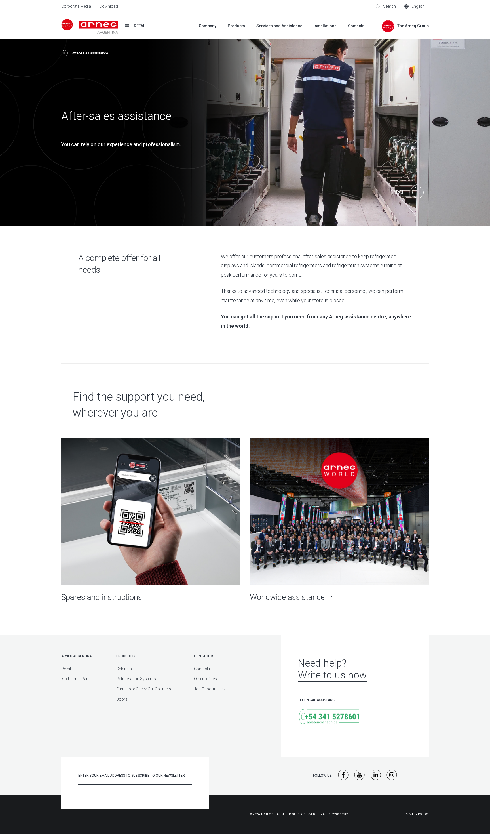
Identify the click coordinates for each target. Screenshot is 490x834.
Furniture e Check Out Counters (143, 689)
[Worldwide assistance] (339, 520)
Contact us (204, 669)
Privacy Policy (417, 814)
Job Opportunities (210, 689)
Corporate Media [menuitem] (76, 6)
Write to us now (332, 675)
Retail (66, 669)
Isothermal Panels (77, 679)
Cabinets (124, 669)
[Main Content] (407, 192)
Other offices (205, 679)
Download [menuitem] (109, 6)
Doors (122, 699)
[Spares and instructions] (150, 520)
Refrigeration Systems (136, 679)
